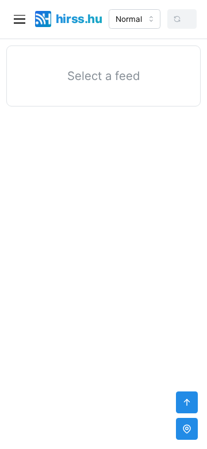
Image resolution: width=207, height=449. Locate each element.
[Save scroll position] (187, 429)
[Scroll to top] (187, 402)
